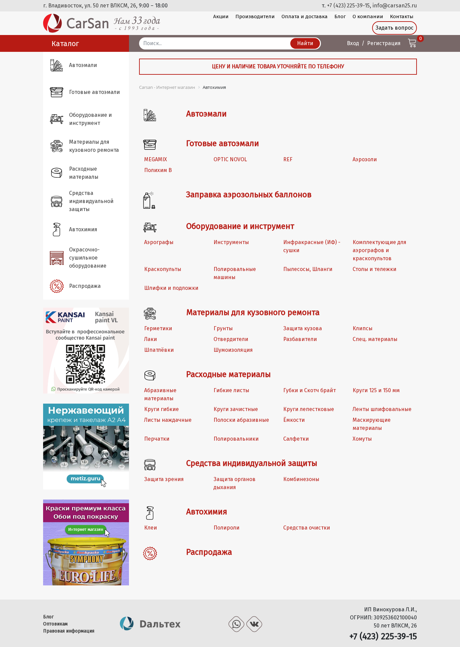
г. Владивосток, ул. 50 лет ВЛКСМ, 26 (89, 5)
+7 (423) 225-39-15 (348, 5)
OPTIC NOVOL (230, 159)
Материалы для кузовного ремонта (253, 312)
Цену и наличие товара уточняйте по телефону (278, 66)
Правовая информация (68, 631)
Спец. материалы (375, 339)
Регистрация (384, 43)
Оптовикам (55, 624)
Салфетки (296, 439)
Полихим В (158, 170)
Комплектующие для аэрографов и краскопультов (379, 250)
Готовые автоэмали (222, 143)
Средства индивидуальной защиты (251, 463)
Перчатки (156, 439)
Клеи (150, 527)
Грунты (223, 328)
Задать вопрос (394, 28)
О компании (368, 16)
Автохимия (206, 511)
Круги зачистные (235, 409)
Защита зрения (164, 479)
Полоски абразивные (241, 420)
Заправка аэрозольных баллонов (248, 194)
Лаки (150, 339)
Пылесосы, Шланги (307, 269)
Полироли (226, 527)
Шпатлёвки (159, 350)
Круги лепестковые (308, 409)
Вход (353, 43)
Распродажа (209, 552)
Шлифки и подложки (171, 288)
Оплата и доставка (305, 16)
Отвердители (230, 339)
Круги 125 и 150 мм (376, 390)
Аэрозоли (365, 159)
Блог (340, 16)
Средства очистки (306, 527)
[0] (412, 44)
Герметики (158, 328)
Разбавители (300, 339)
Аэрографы (158, 242)
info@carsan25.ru (394, 5)
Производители (255, 16)
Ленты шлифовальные (382, 409)
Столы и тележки (374, 269)
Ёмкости (294, 420)
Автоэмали (206, 113)
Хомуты (362, 439)
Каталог (65, 43)
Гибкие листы (231, 390)
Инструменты (231, 242)
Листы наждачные (168, 420)
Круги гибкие (161, 409)
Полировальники (236, 439)
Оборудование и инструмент (240, 226)
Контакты (402, 16)
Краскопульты (162, 269)
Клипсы (362, 328)
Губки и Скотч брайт (309, 390)
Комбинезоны (301, 479)
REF (287, 159)
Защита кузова (302, 328)
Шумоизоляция (233, 350)
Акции (221, 16)
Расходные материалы (228, 374)
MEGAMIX (155, 159)
